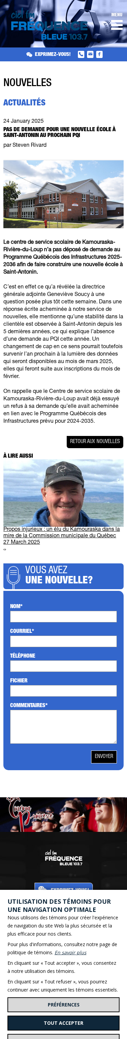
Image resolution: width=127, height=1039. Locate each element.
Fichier (18, 681)
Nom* (16, 607)
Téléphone (22, 656)
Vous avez (59, 576)
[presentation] (4, 550)
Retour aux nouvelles (95, 442)
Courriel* (22, 632)
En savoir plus (70, 952)
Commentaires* (29, 706)
